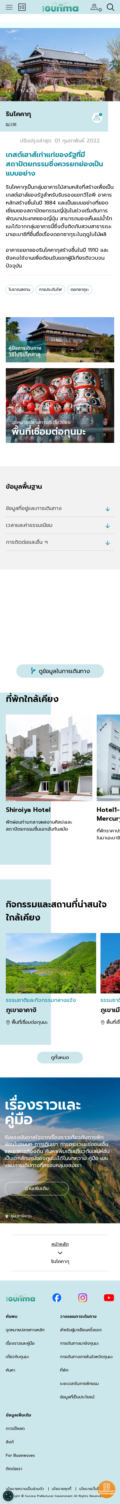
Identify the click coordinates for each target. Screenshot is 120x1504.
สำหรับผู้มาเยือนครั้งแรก (81, 1330)
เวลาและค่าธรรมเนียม (29, 525)
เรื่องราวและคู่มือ (20, 1343)
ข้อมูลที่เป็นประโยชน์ (77, 1397)
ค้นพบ (11, 1316)
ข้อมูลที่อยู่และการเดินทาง (34, 508)
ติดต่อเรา (14, 1469)
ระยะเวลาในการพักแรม (79, 1384)
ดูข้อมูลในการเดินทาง (64, 671)
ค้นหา (10, 1370)
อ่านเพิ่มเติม (37, 1188)
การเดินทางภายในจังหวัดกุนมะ (86, 1357)
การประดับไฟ (50, 290)
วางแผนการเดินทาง (78, 1316)
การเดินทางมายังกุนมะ (79, 1343)
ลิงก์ (10, 1442)
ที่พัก (64, 1370)
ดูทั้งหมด (60, 1057)
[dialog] (8, 1496)
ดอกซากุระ (79, 290)
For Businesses (20, 1455)
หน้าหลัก (60, 1244)
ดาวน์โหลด (15, 1429)
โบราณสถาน (19, 290)
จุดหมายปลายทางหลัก (25, 1330)
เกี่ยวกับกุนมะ (17, 1357)
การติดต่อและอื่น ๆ (27, 542)
